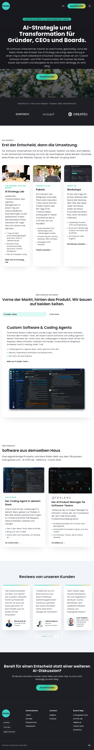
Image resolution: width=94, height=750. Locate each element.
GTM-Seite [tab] (54, 314)
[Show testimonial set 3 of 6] (46, 636)
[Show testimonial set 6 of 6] (51, 636)
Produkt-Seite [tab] (10, 314)
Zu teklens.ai (58, 543)
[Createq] (67, 114)
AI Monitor (77, 730)
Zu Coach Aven (13, 543)
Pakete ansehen (44, 250)
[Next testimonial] (56, 636)
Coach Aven (78, 726)
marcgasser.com (80, 715)
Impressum (30, 726)
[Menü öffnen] (89, 6)
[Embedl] (38, 114)
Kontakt (29, 718)
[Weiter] (90, 114)
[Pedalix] (6, 6)
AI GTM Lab (77, 718)
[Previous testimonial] (37, 636)
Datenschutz (31, 722)
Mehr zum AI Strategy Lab (16, 261)
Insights (52, 715)
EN (63, 6)
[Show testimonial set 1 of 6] (42, 636)
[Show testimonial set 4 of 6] (47, 636)
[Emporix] (12, 114)
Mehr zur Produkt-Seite (18, 361)
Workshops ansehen (77, 244)
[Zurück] (4, 114)
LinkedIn (7, 722)
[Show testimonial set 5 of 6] (49, 636)
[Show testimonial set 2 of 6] (44, 636)
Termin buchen (76, 6)
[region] (47, 606)
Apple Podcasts (9, 732)
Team (28, 715)
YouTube (7, 727)
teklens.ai (77, 722)
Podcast (52, 718)
